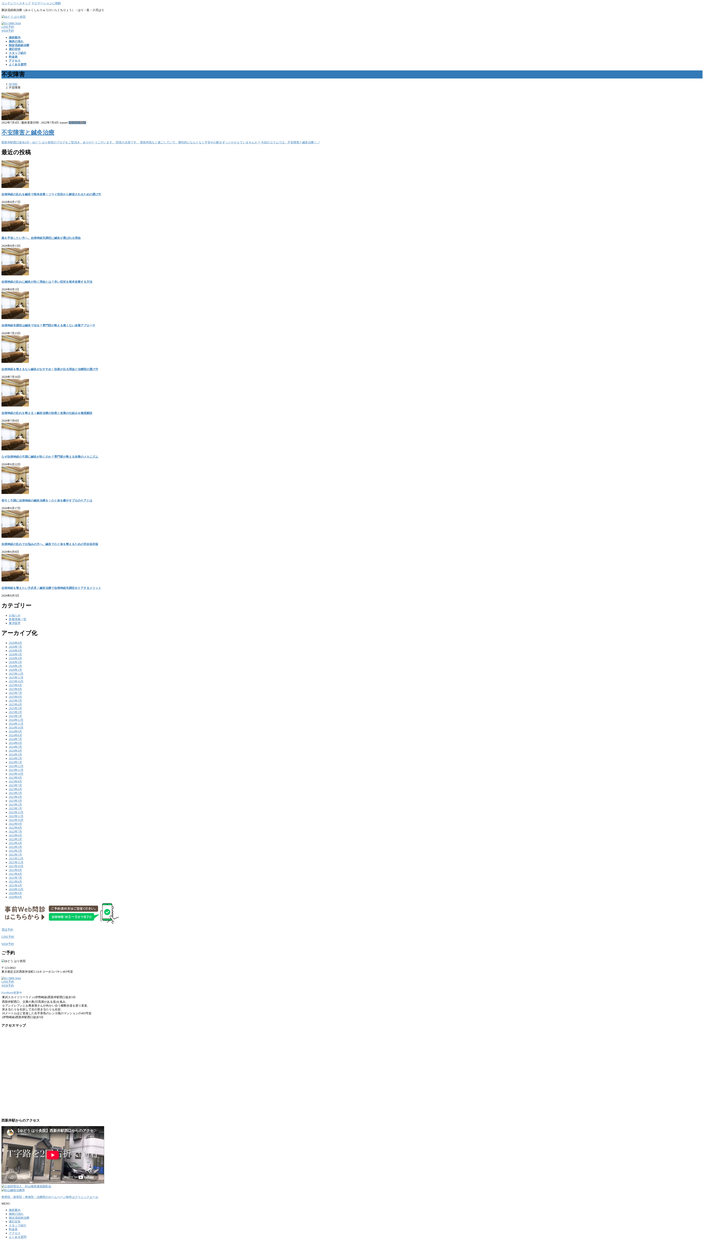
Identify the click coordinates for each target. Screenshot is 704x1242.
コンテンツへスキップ (16, 3)
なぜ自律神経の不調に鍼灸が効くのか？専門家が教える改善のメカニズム (49, 456)
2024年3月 (15, 754)
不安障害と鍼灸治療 (27, 132)
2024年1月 (15, 762)
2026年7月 (15, 646)
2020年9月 (15, 893)
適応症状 (15, 1221)
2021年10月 (16, 866)
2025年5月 (15, 700)
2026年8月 (15, 642)
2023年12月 (16, 766)
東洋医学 (15, 623)
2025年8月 (15, 689)
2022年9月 (15, 823)
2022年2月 (15, 850)
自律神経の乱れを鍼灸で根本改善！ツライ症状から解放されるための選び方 (51, 194)
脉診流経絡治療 (19, 1217)
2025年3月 (15, 708)
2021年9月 (15, 870)
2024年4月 (15, 750)
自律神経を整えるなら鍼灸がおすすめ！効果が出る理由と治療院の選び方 (49, 369)
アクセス (15, 1233)
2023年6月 (15, 789)
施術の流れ (16, 1213)
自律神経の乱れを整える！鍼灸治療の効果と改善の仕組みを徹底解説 (46, 413)
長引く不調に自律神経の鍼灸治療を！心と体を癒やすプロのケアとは (46, 500)
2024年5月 (15, 746)
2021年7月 (15, 877)
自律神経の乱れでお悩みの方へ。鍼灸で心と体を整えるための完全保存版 (49, 544)
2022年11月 (16, 816)
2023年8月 (15, 781)
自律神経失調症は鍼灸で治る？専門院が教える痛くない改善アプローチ (48, 325)
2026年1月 (15, 669)
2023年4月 (15, 796)
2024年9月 (15, 731)
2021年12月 (16, 858)
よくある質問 (17, 1237)
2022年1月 (15, 854)
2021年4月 (15, 885)
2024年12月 (16, 719)
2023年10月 (16, 773)
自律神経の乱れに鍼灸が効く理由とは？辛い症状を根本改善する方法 (46, 281)
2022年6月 (15, 835)
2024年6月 (15, 743)
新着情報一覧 (77, 122)
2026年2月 (15, 666)
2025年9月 (15, 685)
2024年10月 (16, 727)
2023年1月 (15, 808)
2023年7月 (15, 785)
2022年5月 (15, 839)
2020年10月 (16, 889)
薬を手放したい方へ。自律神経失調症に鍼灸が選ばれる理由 (41, 237)
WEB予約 (7, 30)
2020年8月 (15, 897)
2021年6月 (15, 881)
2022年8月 (15, 827)
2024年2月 (15, 758)
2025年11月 (16, 677)
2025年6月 (15, 696)
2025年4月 (15, 704)
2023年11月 (16, 770)
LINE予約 (7, 26)
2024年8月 (15, 735)
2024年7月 (15, 739)
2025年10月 (16, 681)
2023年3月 (15, 800)
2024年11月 (16, 723)
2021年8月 (15, 873)
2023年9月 (15, 777)
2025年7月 (15, 693)
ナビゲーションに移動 (46, 3)
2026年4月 (15, 658)
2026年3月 (15, 662)
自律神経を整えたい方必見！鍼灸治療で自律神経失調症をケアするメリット (51, 587)
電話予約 (7, 929)
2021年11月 (16, 862)
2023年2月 (15, 804)
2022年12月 (16, 812)
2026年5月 (15, 654)
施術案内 (15, 1210)
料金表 (13, 1229)
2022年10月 (16, 820)
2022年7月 (15, 831)
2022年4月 (15, 843)
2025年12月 (16, 673)
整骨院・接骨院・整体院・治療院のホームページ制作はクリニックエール (49, 1197)
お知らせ (15, 615)
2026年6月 (15, 650)
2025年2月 (15, 712)
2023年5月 (15, 793)
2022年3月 (15, 847)
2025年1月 (15, 716)
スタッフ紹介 (17, 1225)
